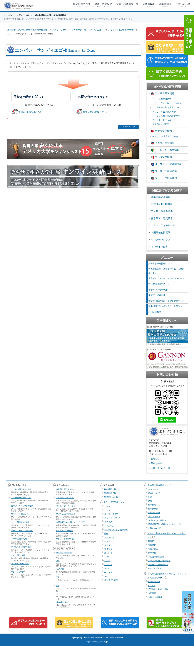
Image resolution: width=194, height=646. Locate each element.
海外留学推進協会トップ (159, 485)
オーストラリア (111, 514)
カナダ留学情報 (163, 131)
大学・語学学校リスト (114, 502)
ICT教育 (151, 585)
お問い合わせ (182, 5)
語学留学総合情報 (160, 197)
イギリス (108, 522)
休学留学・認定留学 (162, 218)
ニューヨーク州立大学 (167, 107)
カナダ (107, 510)
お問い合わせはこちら (95, 112)
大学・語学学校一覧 (127, 5)
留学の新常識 (154, 581)
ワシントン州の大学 (161, 120)
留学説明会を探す (112, 497)
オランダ (108, 553)
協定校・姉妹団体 (156, 295)
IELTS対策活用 (154, 568)
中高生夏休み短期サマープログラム (71, 522)
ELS (57, 561)
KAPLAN (60, 569)
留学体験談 (148, 5)
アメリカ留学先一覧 (76, 30)
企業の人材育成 (155, 597)
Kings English (62, 602)
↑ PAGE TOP (129, 126)
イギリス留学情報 (164, 143)
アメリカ (108, 506)
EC (57, 594)
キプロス (108, 564)
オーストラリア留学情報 (168, 164)
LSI (57, 577)
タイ (106, 576)
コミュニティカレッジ (167, 103)
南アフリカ (109, 572)
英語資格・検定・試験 (158, 589)
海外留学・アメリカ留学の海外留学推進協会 (28, 30)
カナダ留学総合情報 (20, 522)
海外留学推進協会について (161, 263)
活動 (150, 501)
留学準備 (152, 553)
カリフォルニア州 (97, 30)
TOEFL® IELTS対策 (161, 204)
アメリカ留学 (58, 30)
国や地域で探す (82, 5)
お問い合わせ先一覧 (160, 468)
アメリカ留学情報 (164, 93)
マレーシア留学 (18, 572)
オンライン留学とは (65, 539)
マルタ (107, 561)
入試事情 (152, 593)
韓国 (106, 533)
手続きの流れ (157, 463)
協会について (157, 459)
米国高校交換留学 (160, 124)
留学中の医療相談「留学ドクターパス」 (167, 301)
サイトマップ (154, 516)
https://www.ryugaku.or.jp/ (97, 642)
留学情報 (152, 505)
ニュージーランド (112, 518)
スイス (107, 545)
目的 (150, 497)
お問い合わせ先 (155, 528)
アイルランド (110, 526)
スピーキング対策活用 (158, 564)
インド (107, 541)
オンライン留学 (159, 246)
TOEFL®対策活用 (156, 557)
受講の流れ (153, 549)
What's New (153, 489)
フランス (108, 549)
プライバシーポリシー (158, 520)
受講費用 (152, 545)
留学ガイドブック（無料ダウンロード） (167, 278)
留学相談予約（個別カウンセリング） (166, 306)
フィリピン (109, 537)
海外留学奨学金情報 (65, 489)
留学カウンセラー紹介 (159, 290)
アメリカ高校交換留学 (66, 514)
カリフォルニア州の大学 (164, 112)
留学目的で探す (103, 5)
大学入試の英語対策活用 (159, 561)
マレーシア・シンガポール (116, 530)
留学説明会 (165, 5)
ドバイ (107, 568)
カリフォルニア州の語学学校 (122, 30)
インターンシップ (160, 239)
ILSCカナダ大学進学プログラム (167, 136)
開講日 (151, 541)
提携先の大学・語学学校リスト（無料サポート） (167, 271)
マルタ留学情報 (163, 157)
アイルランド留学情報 (167, 150)
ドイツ (107, 557)
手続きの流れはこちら (30, 112)
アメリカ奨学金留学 (161, 99)
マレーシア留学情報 (166, 178)
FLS (57, 585)
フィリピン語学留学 (166, 171)
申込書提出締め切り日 (159, 284)
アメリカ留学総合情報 (21, 489)
